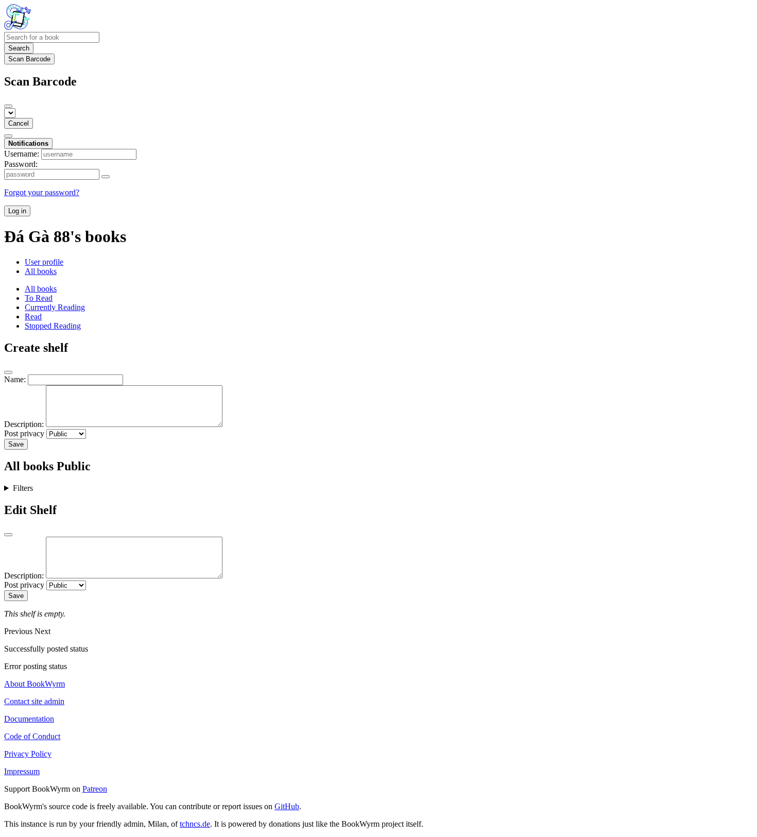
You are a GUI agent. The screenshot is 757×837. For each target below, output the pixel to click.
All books (41, 271)
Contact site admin (34, 701)
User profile (44, 262)
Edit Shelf (30, 510)
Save (16, 444)
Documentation (29, 718)
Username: (21, 153)
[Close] (8, 106)
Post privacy (24, 433)
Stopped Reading (53, 325)
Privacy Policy (27, 753)
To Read (39, 298)
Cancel (18, 123)
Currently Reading (55, 307)
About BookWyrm (34, 683)
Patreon (94, 788)
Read (33, 316)
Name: (15, 379)
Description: (24, 424)
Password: (21, 164)
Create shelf (36, 347)
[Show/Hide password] (105, 176)
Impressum (22, 771)
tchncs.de (195, 823)
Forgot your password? (41, 192)
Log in (17, 211)
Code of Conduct (32, 736)
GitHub (286, 806)
